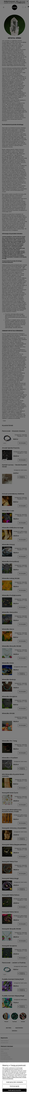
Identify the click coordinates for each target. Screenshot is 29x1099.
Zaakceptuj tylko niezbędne (14, 1082)
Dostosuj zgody (14, 1086)
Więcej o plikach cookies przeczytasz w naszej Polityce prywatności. (14, 1078)
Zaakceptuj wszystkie (14, 1090)
